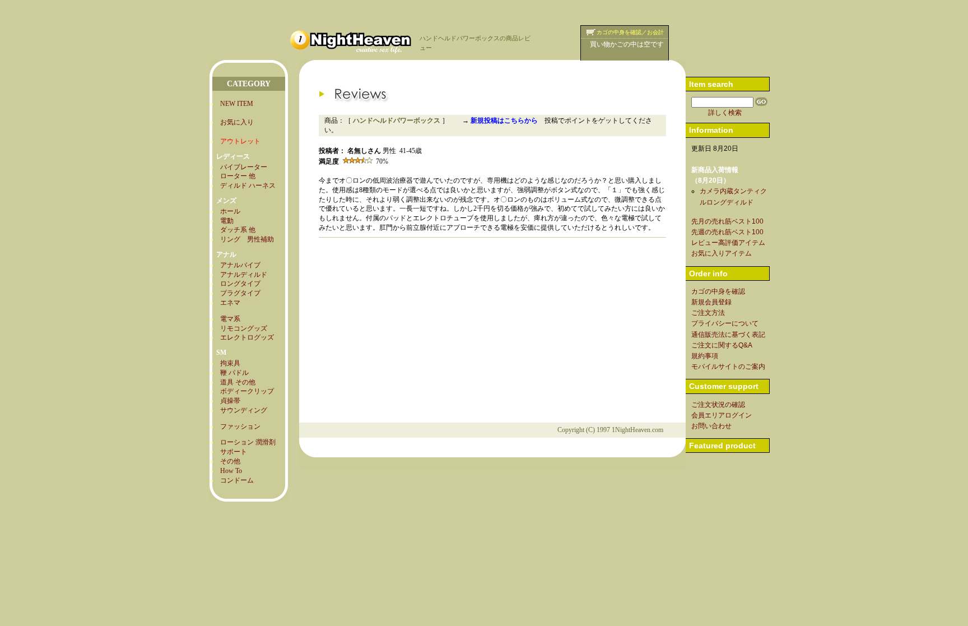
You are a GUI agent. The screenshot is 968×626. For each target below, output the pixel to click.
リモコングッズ (243, 328)
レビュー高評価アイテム (728, 243)
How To (231, 471)
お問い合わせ (711, 426)
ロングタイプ (240, 284)
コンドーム (237, 480)
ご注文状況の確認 (718, 405)
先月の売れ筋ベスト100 (727, 221)
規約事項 (704, 356)
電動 (227, 221)
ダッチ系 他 (237, 230)
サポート (233, 452)
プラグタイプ (240, 293)
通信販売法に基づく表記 (728, 334)
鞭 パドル (234, 373)
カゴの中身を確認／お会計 (630, 32)
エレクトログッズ (247, 337)
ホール (230, 211)
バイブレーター (243, 167)
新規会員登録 (711, 302)
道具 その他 (237, 382)
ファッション (240, 426)
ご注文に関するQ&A (721, 345)
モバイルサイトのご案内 (728, 366)
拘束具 (230, 363)
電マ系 (230, 319)
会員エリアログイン (721, 415)
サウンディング (243, 410)
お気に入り (237, 122)
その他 (230, 461)
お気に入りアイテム (721, 253)
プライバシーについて (724, 323)
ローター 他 (237, 176)
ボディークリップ (247, 391)
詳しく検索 (725, 113)
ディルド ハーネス (248, 185)
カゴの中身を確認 (718, 291)
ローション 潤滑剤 (248, 442)
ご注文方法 (708, 313)
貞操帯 (230, 401)
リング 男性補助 (247, 239)
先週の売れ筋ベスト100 (727, 232)
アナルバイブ (240, 265)
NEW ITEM (236, 104)
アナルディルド (243, 275)
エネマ (230, 303)
